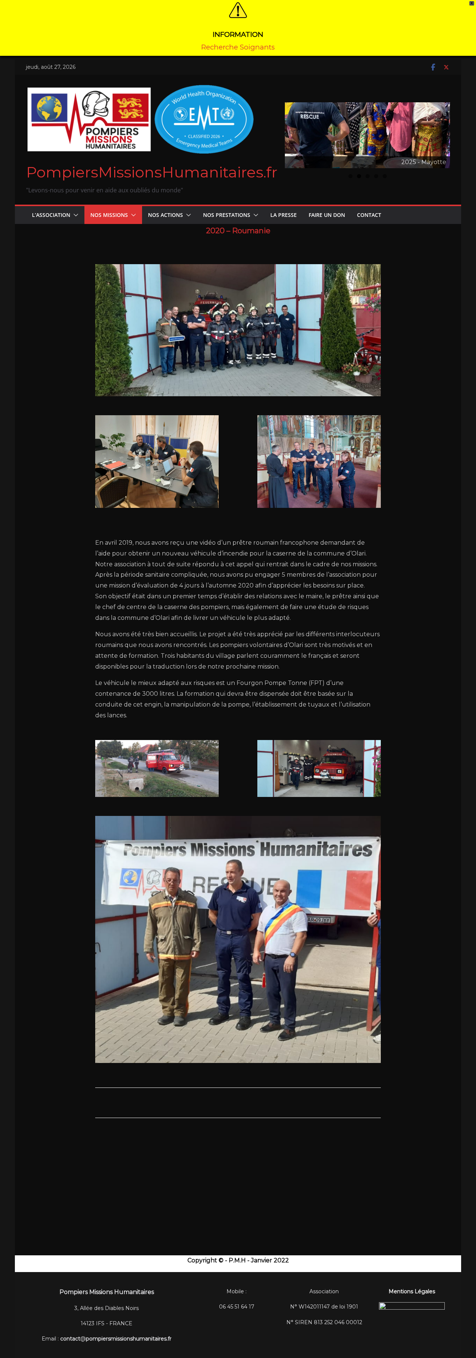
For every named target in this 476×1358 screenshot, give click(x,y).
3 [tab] (368, 176)
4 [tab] (376, 176)
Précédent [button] (294, 131)
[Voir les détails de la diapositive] (367, 135)
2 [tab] (359, 176)
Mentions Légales (412, 1291)
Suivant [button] (440, 133)
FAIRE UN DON (327, 214)
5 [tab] (385, 176)
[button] (74, 215)
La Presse (283, 214)
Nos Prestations (226, 214)
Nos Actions (165, 214)
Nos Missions (109, 214)
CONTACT (369, 214)
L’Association (51, 214)
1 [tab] (350, 176)
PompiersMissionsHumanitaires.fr (151, 172)
